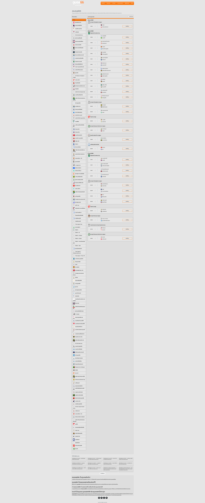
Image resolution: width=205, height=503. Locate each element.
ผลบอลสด (108, 3)
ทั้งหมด (74, 19)
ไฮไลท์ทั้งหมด (102, 473)
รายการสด (131, 16)
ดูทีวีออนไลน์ (127, 3)
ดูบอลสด (103, 3)
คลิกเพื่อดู (127, 26)
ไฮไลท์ (132, 3)
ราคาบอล (113, 3)
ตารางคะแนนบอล (120, 3)
